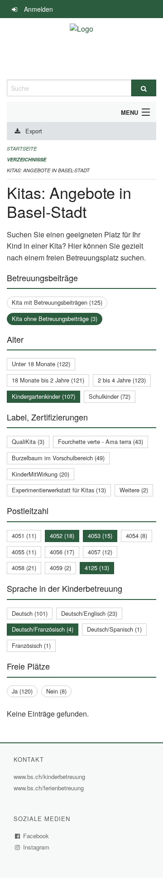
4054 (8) (136, 535)
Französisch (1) (31, 645)
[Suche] (143, 88)
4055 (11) (24, 552)
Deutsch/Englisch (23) (89, 613)
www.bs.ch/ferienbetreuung (50, 788)
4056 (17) (62, 552)
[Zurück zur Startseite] (81, 49)
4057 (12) (100, 552)
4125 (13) (97, 567)
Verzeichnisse (26, 159)
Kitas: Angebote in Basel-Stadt (48, 170)
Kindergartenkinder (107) (43, 396)
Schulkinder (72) (109, 396)
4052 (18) (62, 535)
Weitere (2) (134, 490)
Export (33, 131)
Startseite (22, 148)
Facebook (36, 835)
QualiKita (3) (28, 441)
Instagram (36, 847)
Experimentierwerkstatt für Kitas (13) (59, 490)
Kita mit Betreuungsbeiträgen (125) (57, 302)
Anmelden (38, 9)
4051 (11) (24, 535)
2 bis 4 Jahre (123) (122, 380)
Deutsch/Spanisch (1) (114, 629)
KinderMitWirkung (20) (40, 474)
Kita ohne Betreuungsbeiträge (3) (54, 318)
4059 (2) (60, 567)
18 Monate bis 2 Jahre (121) (48, 380)
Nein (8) (56, 691)
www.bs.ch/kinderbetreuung (50, 776)
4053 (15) (100, 535)
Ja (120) (22, 691)
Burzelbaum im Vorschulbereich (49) (58, 457)
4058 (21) (24, 567)
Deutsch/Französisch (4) (42, 629)
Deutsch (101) (30, 613)
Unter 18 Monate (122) (41, 363)
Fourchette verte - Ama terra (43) (100, 441)
